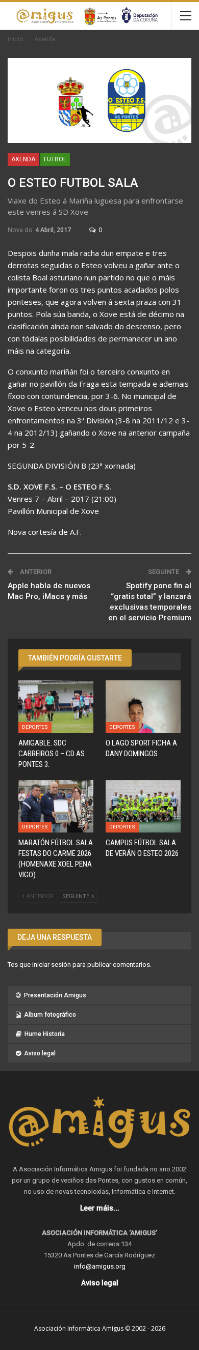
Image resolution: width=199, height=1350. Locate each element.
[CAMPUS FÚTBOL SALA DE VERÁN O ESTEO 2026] (143, 806)
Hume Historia (44, 1034)
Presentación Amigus (55, 995)
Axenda (23, 159)
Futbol (55, 159)
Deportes (35, 727)
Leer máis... (99, 1208)
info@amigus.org (100, 1266)
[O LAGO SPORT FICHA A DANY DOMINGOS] (143, 706)
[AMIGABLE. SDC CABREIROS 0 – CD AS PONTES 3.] (55, 706)
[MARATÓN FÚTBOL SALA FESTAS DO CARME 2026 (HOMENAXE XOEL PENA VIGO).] (55, 806)
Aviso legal (40, 1053)
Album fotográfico (50, 1014)
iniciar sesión (51, 964)
